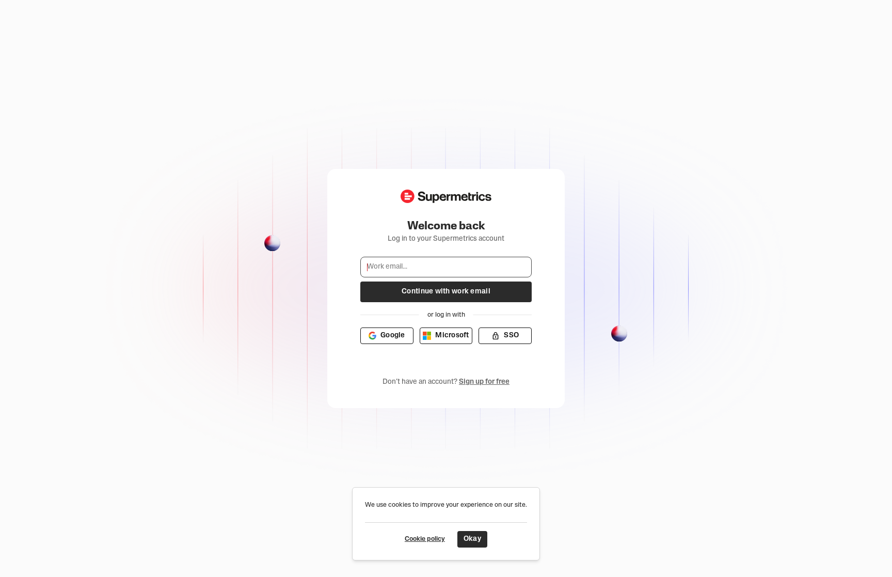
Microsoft (452, 335)
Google (392, 335)
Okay (472, 539)
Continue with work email (446, 291)
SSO (511, 335)
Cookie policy (425, 539)
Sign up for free (484, 382)
